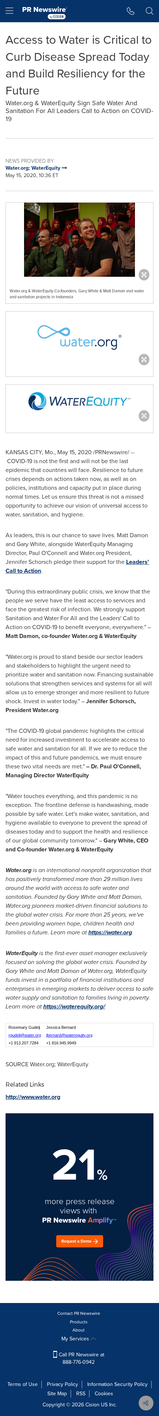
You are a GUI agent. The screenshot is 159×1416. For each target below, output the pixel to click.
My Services (76, 1339)
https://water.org (110, 932)
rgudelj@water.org (25, 1035)
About (78, 1330)
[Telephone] (130, 11)
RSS (80, 1393)
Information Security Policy (117, 1384)
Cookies (104, 1393)
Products (79, 1322)
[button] (79, 240)
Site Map (57, 1393)
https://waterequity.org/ (74, 1006)
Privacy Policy (62, 1384)
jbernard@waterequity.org (69, 1035)
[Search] (149, 11)
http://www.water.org (33, 1097)
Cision (92, 1405)
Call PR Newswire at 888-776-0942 (80, 1358)
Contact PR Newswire (78, 1313)
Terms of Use (22, 1384)
